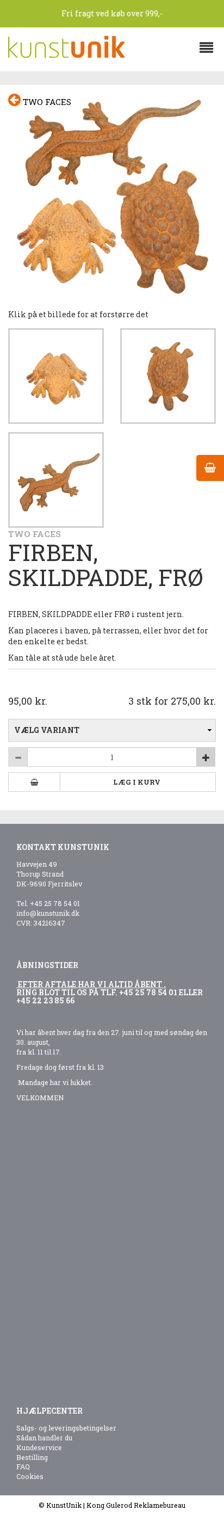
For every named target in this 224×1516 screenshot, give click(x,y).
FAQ (23, 1466)
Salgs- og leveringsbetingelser (66, 1427)
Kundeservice (39, 1447)
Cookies (29, 1476)
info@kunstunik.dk (47, 913)
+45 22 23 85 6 (43, 1000)
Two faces (46, 101)
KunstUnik (64, 1505)
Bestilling (32, 1457)
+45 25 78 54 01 (55, 903)
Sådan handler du (44, 1437)
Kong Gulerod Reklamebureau (135, 1505)
